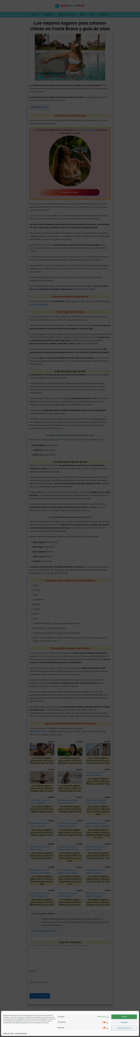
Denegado (124, 1022)
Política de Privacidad (21, 1033)
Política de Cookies (8, 1033)
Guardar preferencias (124, 1028)
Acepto (124, 1017)
